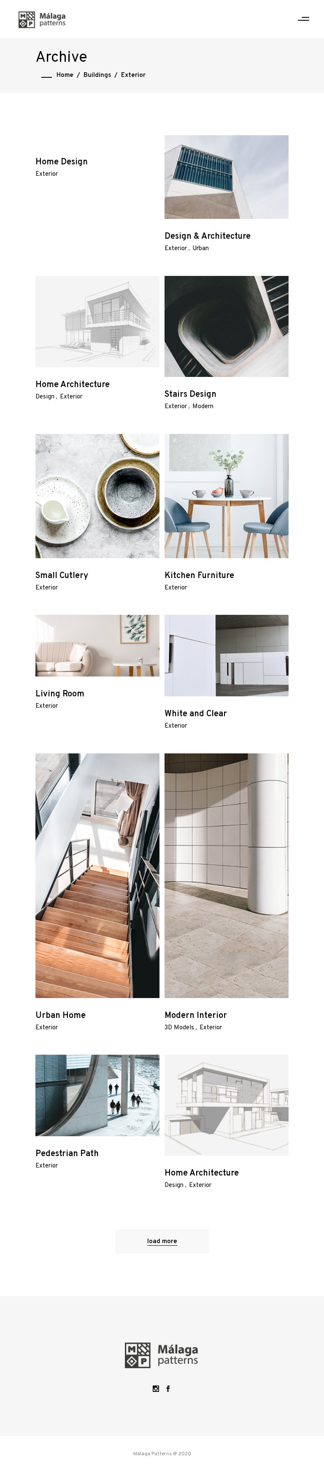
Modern (202, 407)
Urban (200, 249)
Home (65, 75)
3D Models (179, 1028)
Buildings (97, 75)
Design (44, 397)
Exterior (46, 174)
